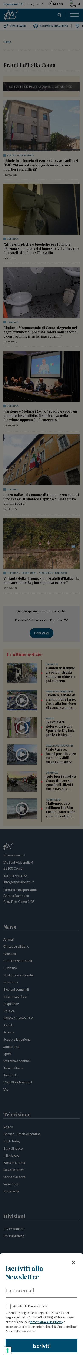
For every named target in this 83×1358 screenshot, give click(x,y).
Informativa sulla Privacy (46, 1322)
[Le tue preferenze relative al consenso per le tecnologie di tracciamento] (7, 1351)
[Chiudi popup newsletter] (73, 1262)
